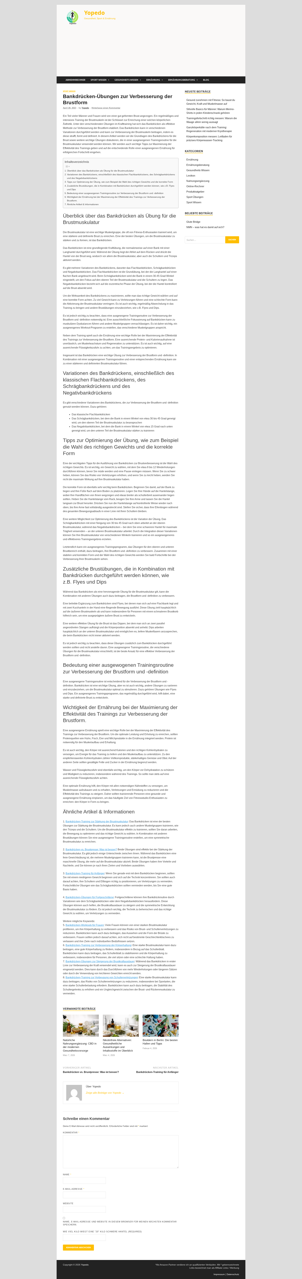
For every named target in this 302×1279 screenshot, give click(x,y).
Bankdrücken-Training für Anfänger (85, 873)
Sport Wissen (98, 80)
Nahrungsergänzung (197, 181)
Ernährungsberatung (181, 80)
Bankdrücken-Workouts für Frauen (85, 925)
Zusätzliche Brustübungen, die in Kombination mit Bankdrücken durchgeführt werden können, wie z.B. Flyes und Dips (120, 188)
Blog (206, 80)
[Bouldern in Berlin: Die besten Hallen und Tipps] (161, 1026)
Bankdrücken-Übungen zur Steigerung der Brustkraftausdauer (100, 961)
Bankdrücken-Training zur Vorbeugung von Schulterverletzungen (102, 977)
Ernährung (153, 80)
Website (68, 1203)
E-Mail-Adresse (73, 1189)
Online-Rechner (195, 186)
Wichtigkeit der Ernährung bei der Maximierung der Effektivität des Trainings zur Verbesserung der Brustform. (116, 199)
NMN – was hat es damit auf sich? (205, 227)
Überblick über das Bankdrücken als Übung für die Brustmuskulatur (100, 170)
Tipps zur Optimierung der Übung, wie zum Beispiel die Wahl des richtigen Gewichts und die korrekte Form (120, 182)
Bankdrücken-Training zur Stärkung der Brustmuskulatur (97, 821)
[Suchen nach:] (212, 239)
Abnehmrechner (75, 80)
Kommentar (71, 1132)
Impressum (219, 1274)
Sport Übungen (194, 197)
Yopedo (94, 13)
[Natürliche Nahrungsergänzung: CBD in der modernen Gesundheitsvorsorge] (81, 1026)
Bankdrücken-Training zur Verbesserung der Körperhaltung (98, 945)
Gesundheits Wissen (126, 80)
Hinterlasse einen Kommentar (106, 108)
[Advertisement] (151, 53)
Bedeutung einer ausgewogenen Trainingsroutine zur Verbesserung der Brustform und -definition (115, 193)
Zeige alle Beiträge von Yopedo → (105, 1092)
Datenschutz (233, 1274)
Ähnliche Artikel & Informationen (83, 204)
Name (67, 1174)
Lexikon (190, 175)
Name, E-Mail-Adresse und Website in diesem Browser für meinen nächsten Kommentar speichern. (120, 1223)
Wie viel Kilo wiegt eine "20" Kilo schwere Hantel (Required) (102, 1231)
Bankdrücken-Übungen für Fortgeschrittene (90, 897)
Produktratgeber (195, 191)
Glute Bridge (193, 222)
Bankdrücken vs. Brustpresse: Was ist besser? (91, 849)
